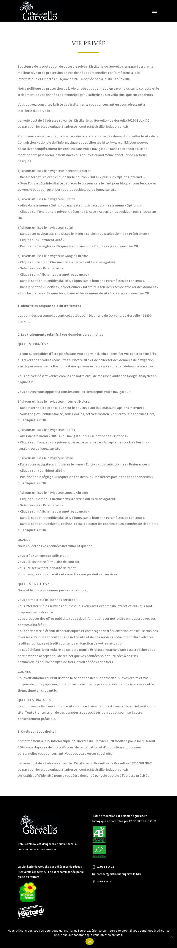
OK (90, 941)
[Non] (171, 936)
